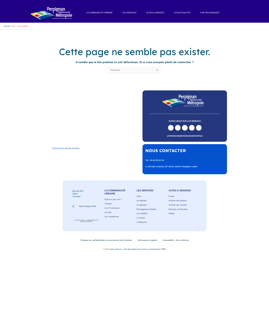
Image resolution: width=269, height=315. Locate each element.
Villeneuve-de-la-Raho (59, 138)
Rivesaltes (98, 129)
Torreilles (82, 135)
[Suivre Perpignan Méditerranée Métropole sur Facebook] (171, 128)
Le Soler (63, 127)
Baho (51, 121)
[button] (238, 13)
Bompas (69, 121)
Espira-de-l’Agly (105, 124)
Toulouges (93, 135)
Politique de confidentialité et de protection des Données (106, 240)
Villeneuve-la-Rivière (81, 138)
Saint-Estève (111, 129)
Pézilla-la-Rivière (57, 129)
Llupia (72, 127)
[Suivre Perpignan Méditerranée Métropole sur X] (199, 128)
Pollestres (71, 129)
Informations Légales (147, 240)
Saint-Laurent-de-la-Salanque (88, 132)
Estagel (118, 124)
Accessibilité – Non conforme (176, 240)
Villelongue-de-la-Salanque (112, 135)
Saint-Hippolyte (64, 132)
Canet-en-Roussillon (97, 121)
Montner (81, 127)
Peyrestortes (121, 127)
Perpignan (108, 127)
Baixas (59, 121)
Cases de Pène (56, 124)
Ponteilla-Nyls (84, 129)
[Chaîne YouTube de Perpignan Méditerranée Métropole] (185, 128)
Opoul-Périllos (94, 127)
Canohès (120, 121)
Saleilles (60, 135)
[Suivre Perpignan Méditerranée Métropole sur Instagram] (178, 128)
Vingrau (97, 138)
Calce (111, 121)
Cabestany (80, 121)
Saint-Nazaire (110, 132)
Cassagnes (70, 124)
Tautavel (71, 135)
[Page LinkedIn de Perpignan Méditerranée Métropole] (192, 128)
